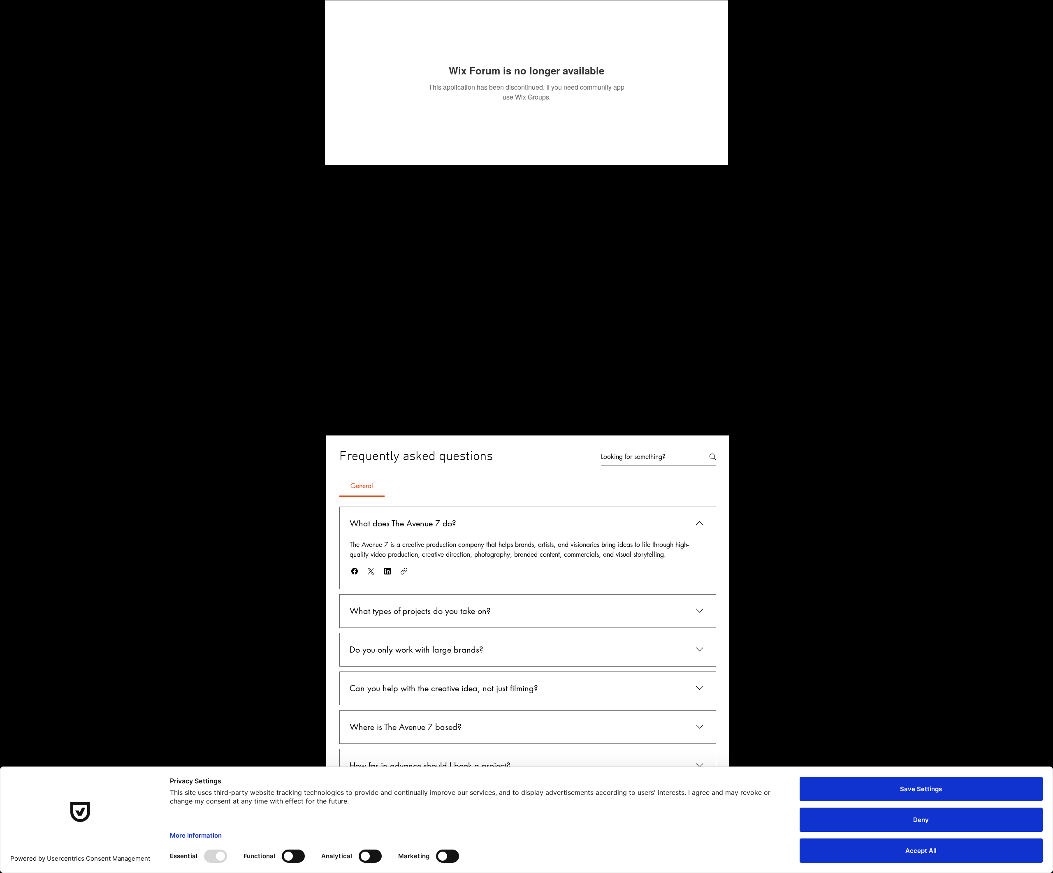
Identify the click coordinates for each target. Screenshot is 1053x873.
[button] (355, 571)
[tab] (362, 486)
